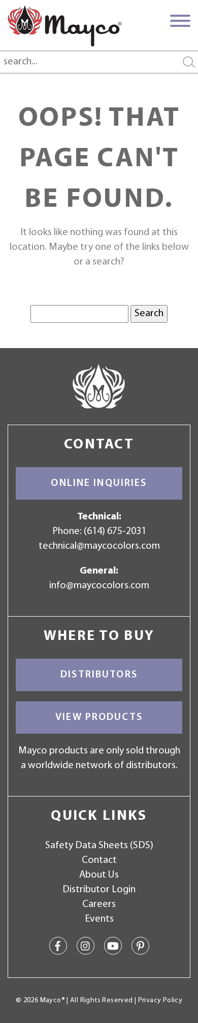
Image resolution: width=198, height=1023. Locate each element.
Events (99, 919)
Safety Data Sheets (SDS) (99, 846)
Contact (99, 860)
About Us (99, 875)
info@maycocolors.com (99, 586)
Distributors (99, 675)
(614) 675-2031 (115, 531)
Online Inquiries (99, 483)
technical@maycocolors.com (99, 546)
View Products (99, 717)
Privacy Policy (160, 1000)
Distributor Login (99, 890)
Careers (99, 904)
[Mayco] (65, 26)
